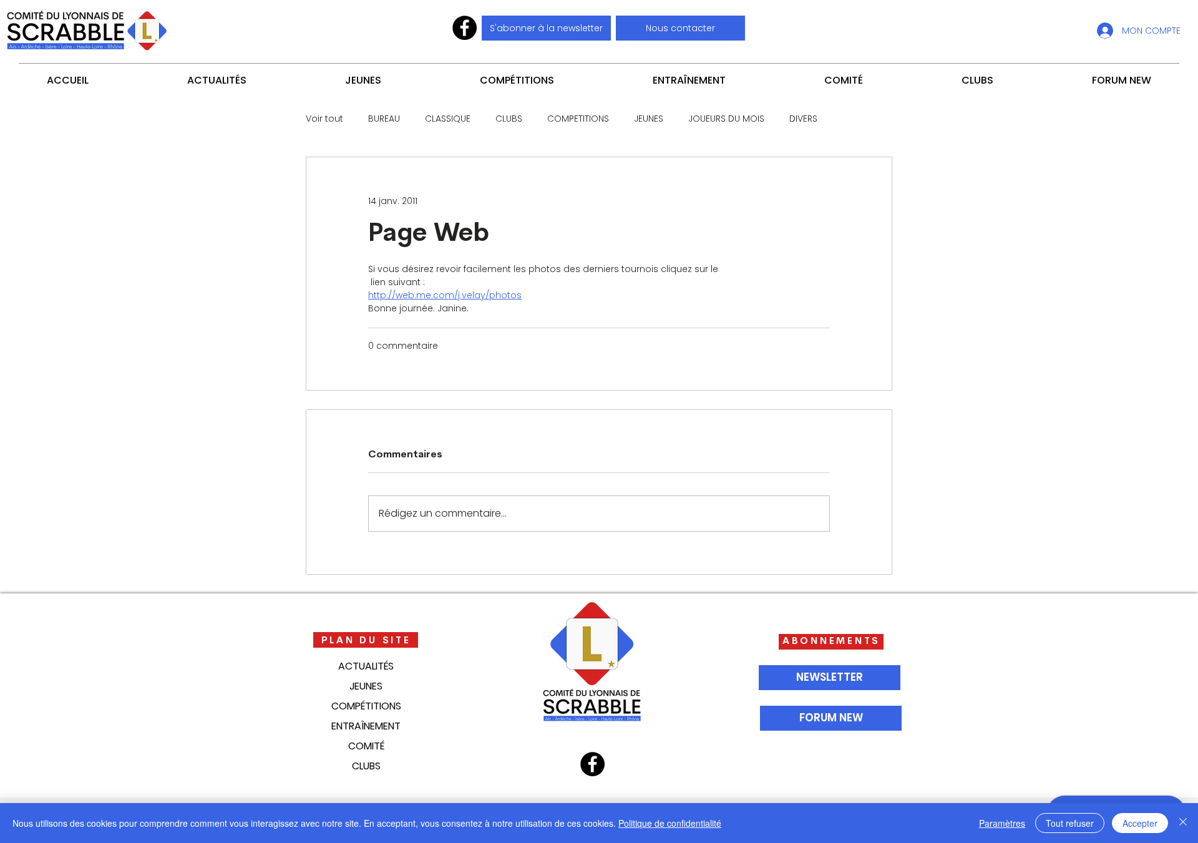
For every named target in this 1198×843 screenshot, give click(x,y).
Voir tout (324, 119)
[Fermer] (1183, 823)
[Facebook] (464, 28)
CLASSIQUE (447, 119)
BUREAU (384, 119)
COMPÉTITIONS (366, 706)
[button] (680, 28)
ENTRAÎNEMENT (366, 726)
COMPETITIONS (578, 119)
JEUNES (648, 119)
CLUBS (508, 119)
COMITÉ (366, 746)
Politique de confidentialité (669, 823)
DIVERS (803, 119)
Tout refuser (1070, 823)
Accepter (1140, 823)
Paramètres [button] (1002, 823)
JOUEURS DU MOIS (726, 119)
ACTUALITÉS (366, 666)
